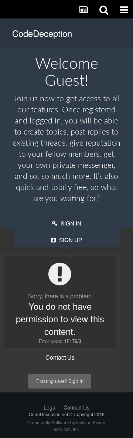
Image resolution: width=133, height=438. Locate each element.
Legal (50, 407)
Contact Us (60, 357)
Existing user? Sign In (59, 380)
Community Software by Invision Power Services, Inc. (66, 425)
